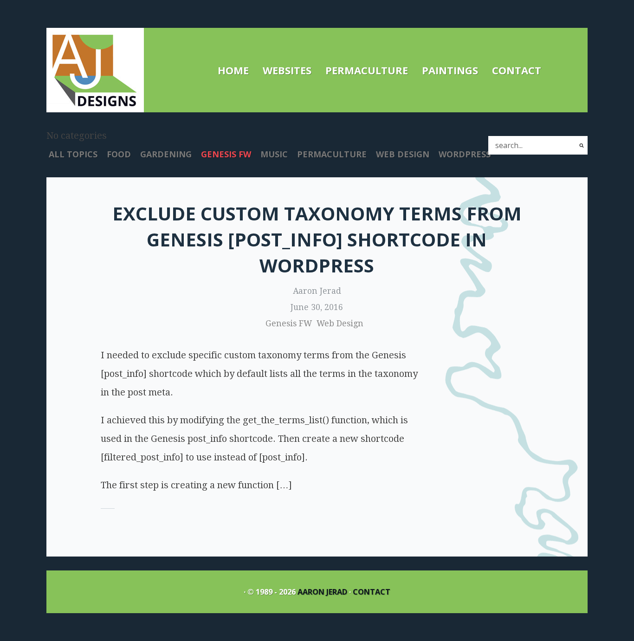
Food (119, 154)
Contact (516, 70)
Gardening (166, 154)
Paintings (450, 70)
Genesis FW (226, 154)
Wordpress (465, 154)
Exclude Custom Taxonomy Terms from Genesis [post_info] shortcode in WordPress (317, 239)
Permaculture (366, 70)
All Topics (73, 154)
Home (233, 70)
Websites (287, 70)
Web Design (402, 154)
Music (274, 154)
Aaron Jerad (322, 592)
